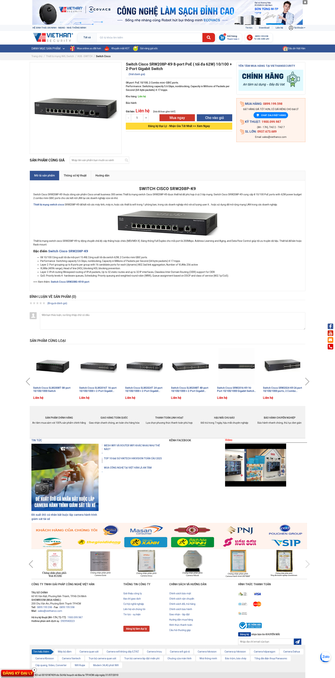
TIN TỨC (36, 440)
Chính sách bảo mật (180, 593)
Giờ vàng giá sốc (149, 48)
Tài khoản (298, 27)
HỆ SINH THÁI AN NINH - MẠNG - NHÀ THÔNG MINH (59, 27)
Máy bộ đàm (65, 651)
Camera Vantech (71, 658)
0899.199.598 (44, 607)
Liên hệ (279, 27)
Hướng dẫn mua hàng (181, 619)
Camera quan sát (89, 651)
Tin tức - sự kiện (132, 614)
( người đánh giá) (57, 303)
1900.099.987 (75, 617)
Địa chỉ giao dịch (132, 598)
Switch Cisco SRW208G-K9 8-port (70, 281)
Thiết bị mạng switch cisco (48, 204)
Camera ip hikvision (235, 651)
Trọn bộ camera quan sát (102, 658)
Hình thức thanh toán (180, 624)
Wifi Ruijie (80, 665)
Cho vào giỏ (214, 118)
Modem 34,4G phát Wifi (106, 665)
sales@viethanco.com (50, 611)
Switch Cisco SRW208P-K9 (68, 251)
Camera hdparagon (264, 651)
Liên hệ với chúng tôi (134, 609)
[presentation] (28, 381)
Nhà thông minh (208, 658)
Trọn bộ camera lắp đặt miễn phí (141, 658)
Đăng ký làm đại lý (136, 628)
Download (264, 27)
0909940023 (68, 621)
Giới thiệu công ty (132, 593)
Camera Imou (154, 651)
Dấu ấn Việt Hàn (296, 48)
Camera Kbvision (44, 658)
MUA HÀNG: (263, 104)
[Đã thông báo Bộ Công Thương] (251, 626)
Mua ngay (177, 118)
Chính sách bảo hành (180, 609)
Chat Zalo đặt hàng (271, 115)
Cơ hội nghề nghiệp (133, 604)
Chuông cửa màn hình (180, 658)
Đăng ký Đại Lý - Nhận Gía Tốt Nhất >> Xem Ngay (179, 126)
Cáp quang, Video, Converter (51, 665)
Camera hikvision (207, 651)
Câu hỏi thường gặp (180, 630)
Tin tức (249, 27)
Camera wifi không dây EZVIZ (123, 651)
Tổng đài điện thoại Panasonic (270, 658)
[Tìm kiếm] (208, 37)
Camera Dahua (291, 651)
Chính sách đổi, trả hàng (182, 604)
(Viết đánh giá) (137, 74)
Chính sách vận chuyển (181, 598)
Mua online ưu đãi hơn (89, 48)
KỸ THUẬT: (262, 122)
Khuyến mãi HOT (120, 48)
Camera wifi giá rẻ (180, 651)
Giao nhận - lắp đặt (179, 614)
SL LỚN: (260, 131)
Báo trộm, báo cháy (235, 658)
